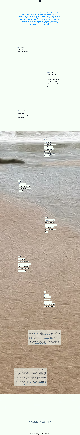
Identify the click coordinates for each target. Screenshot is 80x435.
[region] (35, 55)
